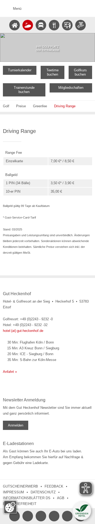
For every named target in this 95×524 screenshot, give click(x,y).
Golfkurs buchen (80, 72)
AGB (60, 498)
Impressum (13, 492)
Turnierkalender (19, 70)
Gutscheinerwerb (20, 486)
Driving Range (64, 106)
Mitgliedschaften (70, 88)
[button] (82, 511)
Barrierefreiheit (19, 504)
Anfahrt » (10, 372)
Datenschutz (43, 492)
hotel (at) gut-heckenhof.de (23, 331)
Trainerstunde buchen (24, 90)
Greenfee (40, 106)
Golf (6, 106)
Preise (21, 106)
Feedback (54, 486)
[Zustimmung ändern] (10, 507)
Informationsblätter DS (26, 498)
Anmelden (15, 425)
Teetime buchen (52, 72)
